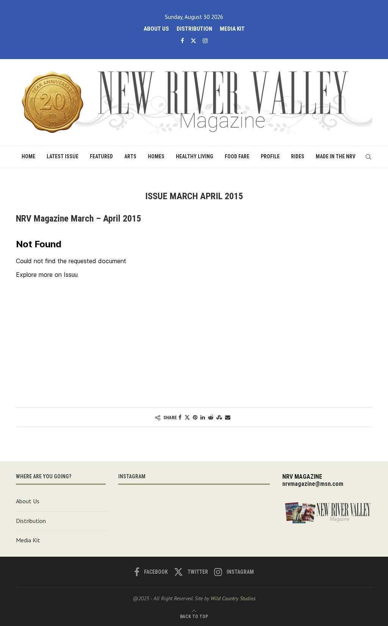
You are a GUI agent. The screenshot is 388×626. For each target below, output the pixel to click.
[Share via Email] (227, 417)
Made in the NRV (335, 156)
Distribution (194, 28)
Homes (156, 156)
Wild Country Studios (233, 598)
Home (28, 156)
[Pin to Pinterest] (195, 417)
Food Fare (237, 156)
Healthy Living (194, 156)
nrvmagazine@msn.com (312, 483)
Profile (270, 156)
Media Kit (232, 28)
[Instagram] (205, 40)
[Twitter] (193, 40)
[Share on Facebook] (179, 417)
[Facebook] (182, 40)
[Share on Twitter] (187, 417)
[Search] (368, 157)
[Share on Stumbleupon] (219, 417)
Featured (101, 156)
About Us (156, 28)
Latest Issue (62, 156)
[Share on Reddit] (210, 417)
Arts (130, 156)
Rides (297, 156)
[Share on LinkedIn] (202, 417)
